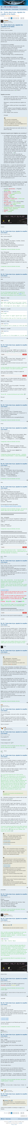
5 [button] (18, 18)
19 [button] (21, 18)
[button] (9, 18)
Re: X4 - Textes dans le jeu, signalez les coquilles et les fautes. (14, 232)
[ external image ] (5, 590)
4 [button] (16, 18)
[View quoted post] (11, 925)
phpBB (10, 1121)
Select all (6, 300)
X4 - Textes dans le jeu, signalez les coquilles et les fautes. (12, 13)
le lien (20, 293)
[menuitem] (2, 7)
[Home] (14, 2)
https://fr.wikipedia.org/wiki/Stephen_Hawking (11, 506)
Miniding (6, 1100)
